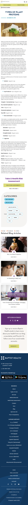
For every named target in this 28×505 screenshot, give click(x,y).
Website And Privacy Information (14, 489)
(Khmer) (14, 453)
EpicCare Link (14, 412)
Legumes (10, 210)
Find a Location (7, 5)
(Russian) (14, 436)
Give (14, 406)
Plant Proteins (11, 214)
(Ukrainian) (14, 445)
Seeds (20, 214)
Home (14, 470)
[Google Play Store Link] (20, 377)
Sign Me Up (13, 346)
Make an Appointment (14, 478)
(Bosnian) (14, 456)
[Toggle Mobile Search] (24, 2)
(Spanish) (14, 439)
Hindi (14, 459)
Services (14, 394)
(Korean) (14, 431)
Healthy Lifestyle (12, 207)
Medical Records (14, 397)
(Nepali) (14, 433)
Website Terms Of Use (14, 492)
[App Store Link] (7, 377)
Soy (9, 217)
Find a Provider (21, 5)
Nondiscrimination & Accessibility (14, 497)
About (14, 389)
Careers (14, 403)
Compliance (14, 494)
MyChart (14, 481)
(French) (14, 428)
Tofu (9, 221)
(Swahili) (14, 448)
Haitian (14, 451)
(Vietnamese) (14, 442)
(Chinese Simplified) (14, 425)
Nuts (17, 210)
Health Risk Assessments (13, 185)
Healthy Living (9, 202)
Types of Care (14, 392)
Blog (14, 409)
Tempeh (15, 217)
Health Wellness (9, 199)
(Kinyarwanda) (14, 462)
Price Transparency (14, 414)
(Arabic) (14, 422)
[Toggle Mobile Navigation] (26, 2)
